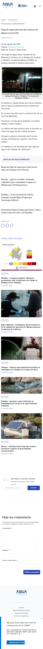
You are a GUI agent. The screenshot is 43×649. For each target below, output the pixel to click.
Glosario (21, 607)
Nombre (6, 550)
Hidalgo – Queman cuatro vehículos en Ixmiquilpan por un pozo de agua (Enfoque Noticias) (19, 403)
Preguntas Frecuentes (21, 613)
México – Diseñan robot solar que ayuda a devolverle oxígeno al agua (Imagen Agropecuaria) (18, 448)
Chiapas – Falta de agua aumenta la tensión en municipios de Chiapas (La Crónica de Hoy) (20, 368)
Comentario (7, 528)
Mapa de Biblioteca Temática (21, 610)
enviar (33, 488)
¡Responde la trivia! (17, 642)
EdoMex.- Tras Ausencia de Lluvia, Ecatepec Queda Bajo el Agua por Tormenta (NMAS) (17, 197)
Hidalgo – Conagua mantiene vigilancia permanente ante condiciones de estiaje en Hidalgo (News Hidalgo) (19, 280)
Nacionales (13, 20)
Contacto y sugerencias (22, 616)
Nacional (5, 273)
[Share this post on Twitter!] (7, 225)
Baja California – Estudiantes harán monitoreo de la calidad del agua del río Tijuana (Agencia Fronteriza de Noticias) (20, 327)
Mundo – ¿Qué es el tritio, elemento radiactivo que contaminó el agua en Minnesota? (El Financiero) (18, 182)
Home (3, 20)
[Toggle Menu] (35, 6)
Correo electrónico (10, 560)
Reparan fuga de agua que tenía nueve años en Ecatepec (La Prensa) (19, 168)
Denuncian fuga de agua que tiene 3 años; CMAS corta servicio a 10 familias (21, 211)
